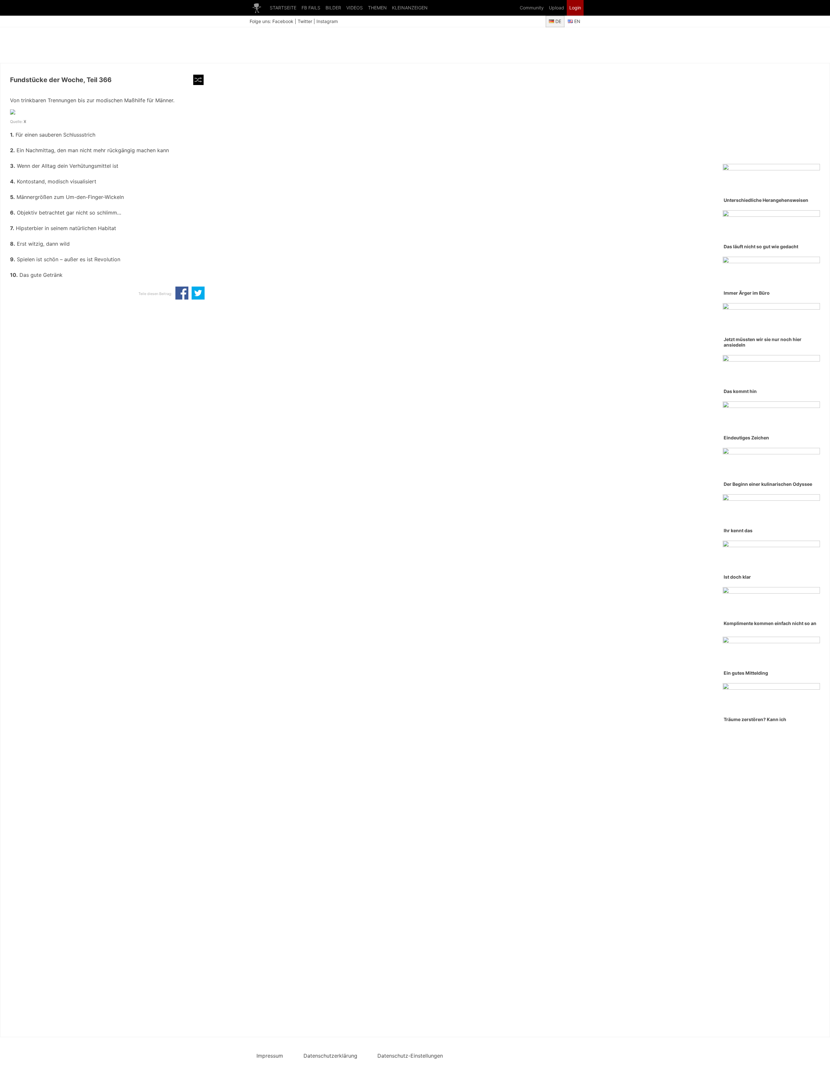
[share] (181, 294)
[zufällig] (198, 80)
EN (576, 21)
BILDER (333, 7)
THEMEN (377, 7)
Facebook (282, 21)
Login (575, 7)
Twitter (305, 21)
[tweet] (198, 294)
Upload (556, 7)
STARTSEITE (283, 7)
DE (557, 21)
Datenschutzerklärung (330, 1055)
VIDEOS (354, 7)
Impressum (269, 1055)
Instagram (327, 21)
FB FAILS (311, 7)
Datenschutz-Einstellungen (410, 1055)
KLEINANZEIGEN (410, 7)
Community (532, 7)
